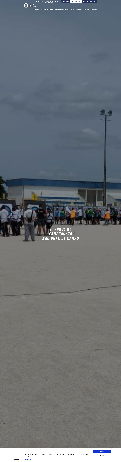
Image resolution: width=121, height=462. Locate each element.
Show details (28, 459)
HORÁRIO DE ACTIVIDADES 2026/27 (89, 1)
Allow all (102, 451)
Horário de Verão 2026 (76, 1)
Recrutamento (66, 1)
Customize (101, 455)
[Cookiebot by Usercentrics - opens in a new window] (16, 459)
